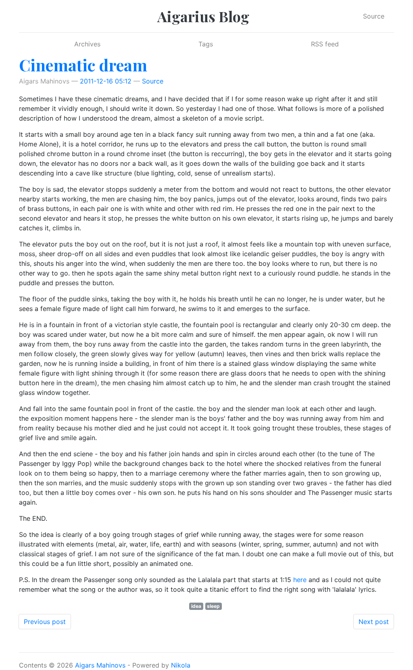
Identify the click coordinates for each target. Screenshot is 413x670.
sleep (213, 606)
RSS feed (325, 44)
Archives (87, 44)
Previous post (45, 622)
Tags (205, 44)
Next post (374, 622)
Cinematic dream (83, 64)
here (300, 580)
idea (196, 606)
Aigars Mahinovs (100, 665)
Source (373, 16)
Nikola (180, 665)
